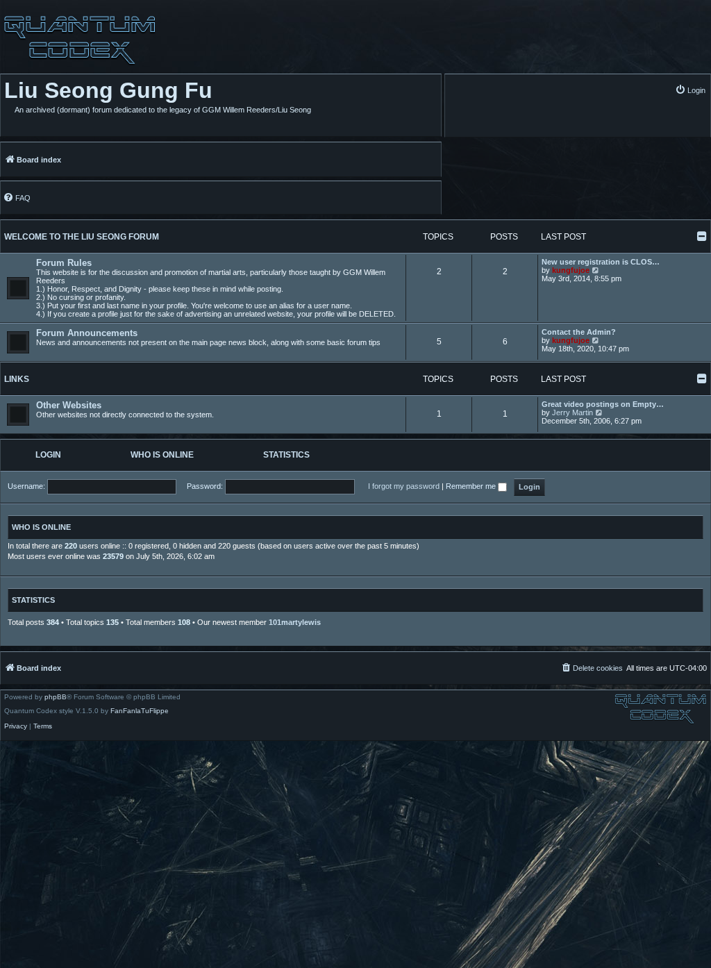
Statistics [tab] (286, 455)
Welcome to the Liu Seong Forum (81, 237)
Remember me (472, 486)
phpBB (55, 697)
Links (16, 379)
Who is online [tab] (162, 455)
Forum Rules (64, 263)
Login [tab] (48, 455)
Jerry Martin (572, 412)
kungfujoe (570, 270)
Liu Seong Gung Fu (108, 90)
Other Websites (68, 405)
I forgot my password (404, 486)
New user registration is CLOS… (601, 262)
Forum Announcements (86, 333)
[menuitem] (690, 90)
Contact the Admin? (579, 332)
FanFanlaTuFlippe (139, 711)
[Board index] (78, 40)
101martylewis (295, 622)
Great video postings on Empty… (603, 404)
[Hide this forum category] (702, 236)
